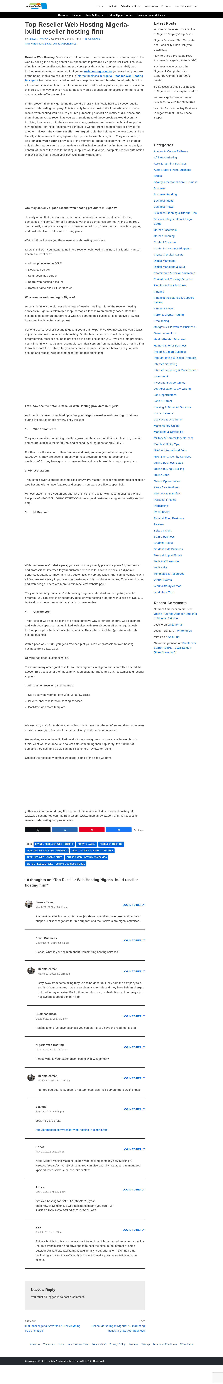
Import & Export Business (170, 351)
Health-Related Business (170, 339)
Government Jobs (165, 333)
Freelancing (161, 320)
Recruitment (161, 512)
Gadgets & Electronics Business (174, 327)
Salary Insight (162, 530)
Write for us (151, 5)
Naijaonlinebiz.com (67, 1360)
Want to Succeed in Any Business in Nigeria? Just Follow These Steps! (175, 113)
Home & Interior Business (170, 345)
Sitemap (145, 1344)
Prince (40, 1147)
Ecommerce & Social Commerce (174, 273)
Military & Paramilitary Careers (173, 438)
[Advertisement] (85, 183)
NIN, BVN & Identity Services (172, 456)
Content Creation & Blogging (172, 248)
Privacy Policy (117, 1344)
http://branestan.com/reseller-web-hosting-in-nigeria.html (72, 1129)
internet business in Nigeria (94, 75)
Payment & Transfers (167, 493)
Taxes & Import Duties (168, 555)
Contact (112, 5)
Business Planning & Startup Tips (175, 212)
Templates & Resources (169, 573)
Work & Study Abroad (167, 586)
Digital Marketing (165, 260)
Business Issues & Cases (151, 15)
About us (173, 636)
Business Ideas (163, 200)
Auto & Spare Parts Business (172, 169)
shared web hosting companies (87, 857)
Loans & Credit (163, 413)
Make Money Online (166, 425)
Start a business (164, 536)
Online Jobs (161, 475)
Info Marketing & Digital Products (175, 357)
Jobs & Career (94, 15)
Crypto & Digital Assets (168, 254)
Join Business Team (186, 5)
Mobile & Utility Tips (166, 444)
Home (100, 5)
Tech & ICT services (167, 561)
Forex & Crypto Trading (169, 314)
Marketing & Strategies (168, 431)
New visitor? (99, 1344)
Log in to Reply (134, 905)
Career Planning (164, 236)
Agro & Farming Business (170, 163)
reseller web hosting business (47, 851)
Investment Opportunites (169, 382)
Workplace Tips (164, 592)
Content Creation (165, 242)
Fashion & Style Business (170, 285)
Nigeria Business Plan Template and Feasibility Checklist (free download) (174, 45)
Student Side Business (168, 549)
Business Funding (165, 194)
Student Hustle (163, 542)
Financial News (163, 308)
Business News (164, 206)
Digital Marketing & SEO (169, 266)
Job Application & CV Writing (172, 388)
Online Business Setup (38, 43)
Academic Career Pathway (171, 151)
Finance (77, 15)
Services (166, 5)
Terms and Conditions (165, 1344)
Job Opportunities (165, 394)
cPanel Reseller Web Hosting (54, 844)
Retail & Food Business (169, 518)
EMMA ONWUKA (38, 39)
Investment (161, 376)
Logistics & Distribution (168, 419)
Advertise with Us (130, 5)
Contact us (49, 1344)
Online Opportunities (119, 15)
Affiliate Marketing (165, 157)
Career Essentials (165, 230)
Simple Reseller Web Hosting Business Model (56, 864)
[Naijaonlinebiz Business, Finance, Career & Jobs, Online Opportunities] (36, 6)
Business (63, 15)
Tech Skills (161, 567)
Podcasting (161, 505)
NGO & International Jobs (170, 450)
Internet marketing (165, 364)
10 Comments (93, 39)
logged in (54, 1296)
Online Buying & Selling (169, 468)
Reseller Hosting (111, 844)
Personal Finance (165, 499)
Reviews (159, 524)
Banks (158, 175)
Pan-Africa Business (167, 487)
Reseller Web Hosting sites (44, 857)
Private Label (86, 844)
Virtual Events (163, 579)
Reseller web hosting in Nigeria (92, 851)
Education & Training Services (173, 279)
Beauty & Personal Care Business (175, 182)
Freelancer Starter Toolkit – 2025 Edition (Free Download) (175, 648)
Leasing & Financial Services (172, 407)
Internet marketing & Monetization (175, 370)
